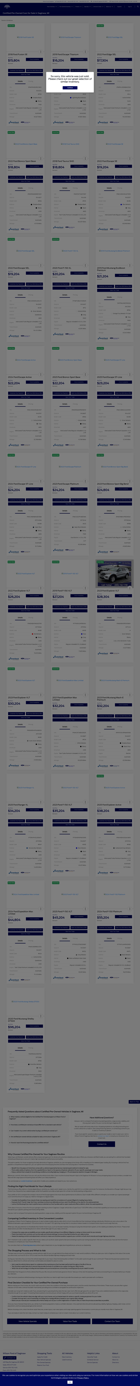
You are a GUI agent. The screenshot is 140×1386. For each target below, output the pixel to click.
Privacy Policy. (83, 1378)
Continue (70, 87)
